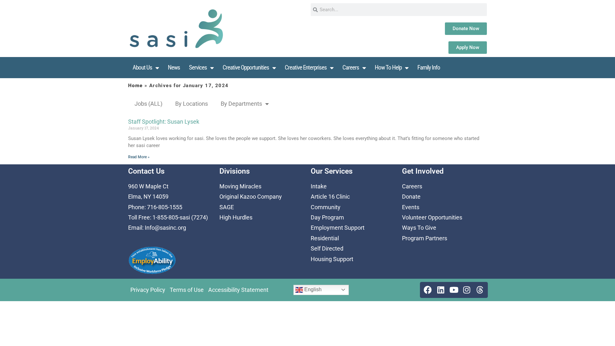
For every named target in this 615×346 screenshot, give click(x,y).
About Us (142, 67)
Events (410, 207)
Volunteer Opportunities (432, 217)
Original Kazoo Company (250, 196)
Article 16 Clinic (330, 196)
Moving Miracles (240, 186)
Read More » (139, 157)
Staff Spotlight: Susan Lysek (163, 121)
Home (135, 85)
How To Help (388, 67)
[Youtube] (454, 290)
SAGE (226, 207)
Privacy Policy (147, 289)
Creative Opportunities (246, 67)
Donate (411, 196)
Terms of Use (187, 289)
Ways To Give (419, 227)
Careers (350, 67)
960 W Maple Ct (148, 186)
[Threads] (480, 290)
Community (325, 207)
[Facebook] (428, 290)
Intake (319, 186)
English (312, 289)
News (174, 67)
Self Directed (327, 248)
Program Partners (424, 238)
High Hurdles (235, 217)
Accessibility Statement (238, 289)
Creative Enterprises (306, 67)
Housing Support (332, 259)
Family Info (428, 67)
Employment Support (338, 227)
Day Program (327, 217)
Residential (325, 238)
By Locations (191, 103)
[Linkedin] (441, 290)
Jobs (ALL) (148, 103)
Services (198, 67)
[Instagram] (467, 290)
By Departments (241, 103)
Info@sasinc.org (165, 227)
